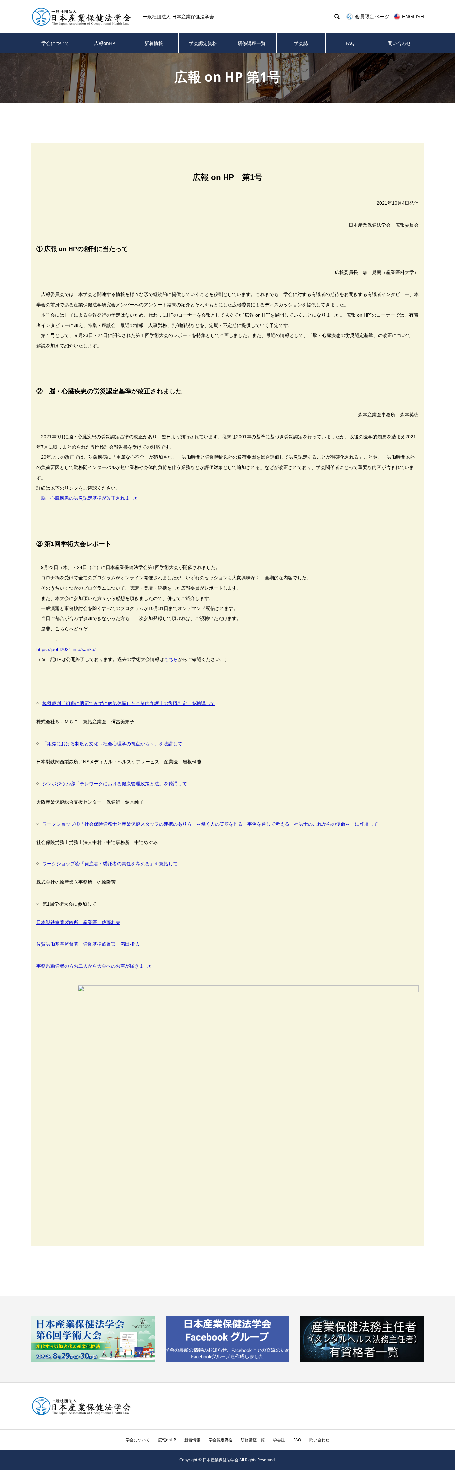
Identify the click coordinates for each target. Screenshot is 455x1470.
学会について (55, 43)
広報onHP (104, 43)
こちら (171, 659)
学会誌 (301, 43)
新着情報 (153, 43)
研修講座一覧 (252, 43)
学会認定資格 (203, 43)
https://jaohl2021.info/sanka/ (66, 649)
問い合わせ (399, 43)
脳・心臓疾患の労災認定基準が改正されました (90, 498)
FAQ (350, 43)
